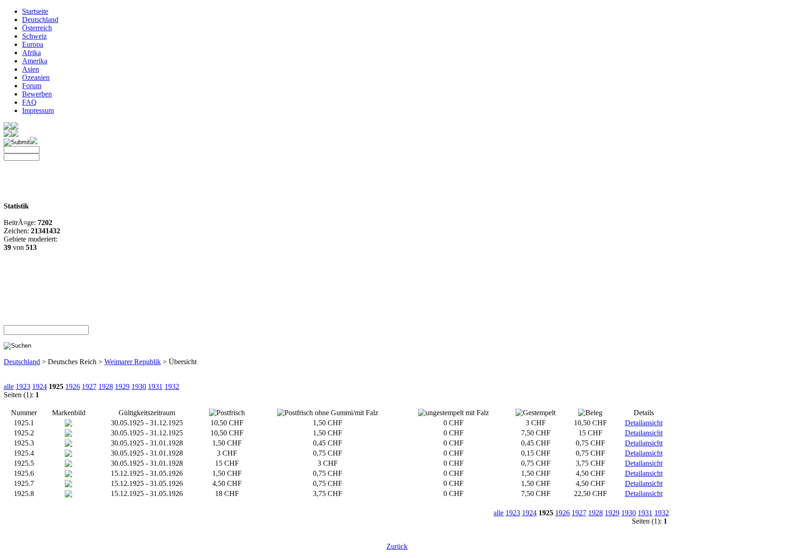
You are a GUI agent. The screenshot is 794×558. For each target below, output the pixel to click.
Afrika (31, 52)
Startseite (35, 11)
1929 (122, 386)
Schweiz (34, 36)
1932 (171, 386)
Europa (32, 44)
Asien (30, 69)
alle (9, 386)
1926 (72, 386)
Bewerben (37, 94)
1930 (138, 386)
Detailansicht (644, 423)
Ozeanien (36, 77)
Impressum (38, 110)
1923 (23, 386)
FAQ (29, 102)
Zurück (397, 546)
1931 (155, 386)
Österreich (37, 28)
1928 (105, 386)
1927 (89, 386)
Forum (31, 86)
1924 (39, 386)
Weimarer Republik (132, 362)
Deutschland (40, 19)
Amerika (34, 61)
